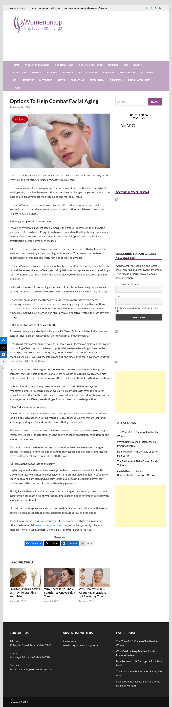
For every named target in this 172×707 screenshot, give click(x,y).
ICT (14, 79)
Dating (137, 64)
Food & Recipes (87, 72)
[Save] (60, 167)
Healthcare (127, 72)
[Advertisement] (140, 392)
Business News (64, 64)
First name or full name (127, 284)
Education (19, 72)
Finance (67, 72)
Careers (113, 64)
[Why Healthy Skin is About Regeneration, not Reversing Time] (94, 577)
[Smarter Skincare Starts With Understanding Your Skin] (25, 577)
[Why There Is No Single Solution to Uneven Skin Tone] (59, 577)
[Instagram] (160, 8)
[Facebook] (146, 8)
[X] (156, 8)
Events (36, 72)
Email (118, 295)
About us (43, 8)
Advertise (55, 8)
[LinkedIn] (151, 8)
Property (116, 79)
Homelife (147, 72)
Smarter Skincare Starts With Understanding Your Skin (25, 592)
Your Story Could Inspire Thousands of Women (85, 8)
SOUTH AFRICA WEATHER (138, 123)
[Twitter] (3, 347)
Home (33, 8)
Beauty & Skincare (90, 64)
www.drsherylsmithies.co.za (51, 525)
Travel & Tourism (139, 79)
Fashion (52, 72)
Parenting (77, 79)
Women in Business (37, 64)
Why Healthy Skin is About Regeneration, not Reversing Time (92, 592)
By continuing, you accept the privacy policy (136, 309)
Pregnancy (97, 79)
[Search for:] (138, 101)
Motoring (45, 79)
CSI (126, 64)
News (61, 79)
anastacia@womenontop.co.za (34, 669)
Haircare (108, 72)
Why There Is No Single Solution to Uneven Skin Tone (59, 592)
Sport (16, 87)
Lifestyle (28, 79)
